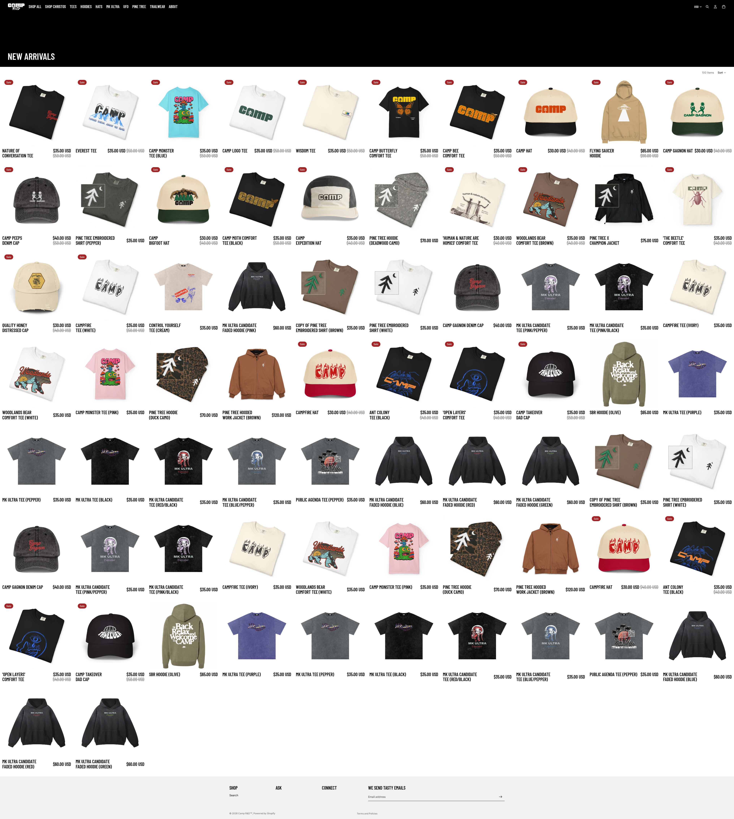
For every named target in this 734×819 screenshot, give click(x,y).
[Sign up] (501, 797)
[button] (722, 72)
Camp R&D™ (245, 813)
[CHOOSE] (64, 140)
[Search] (707, 6)
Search (233, 795)
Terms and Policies (367, 813)
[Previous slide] (8, 112)
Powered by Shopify (264, 813)
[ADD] (578, 140)
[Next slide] (64, 112)
